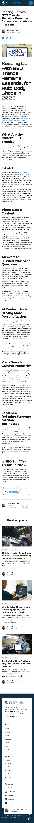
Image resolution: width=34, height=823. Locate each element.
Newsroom (8, 739)
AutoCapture (9, 767)
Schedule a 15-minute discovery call (14, 488)
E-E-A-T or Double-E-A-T (10, 184)
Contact (7, 749)
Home (7, 729)
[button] (30, 3)
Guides (7, 742)
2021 (17, 152)
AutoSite (8, 760)
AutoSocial (8, 774)
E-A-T (26, 172)
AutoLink (8, 777)
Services (7, 732)
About (7, 735)
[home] (11, 3)
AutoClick (8, 770)
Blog (6, 746)
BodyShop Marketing (9, 106)
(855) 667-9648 (14, 492)
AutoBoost (8, 763)
